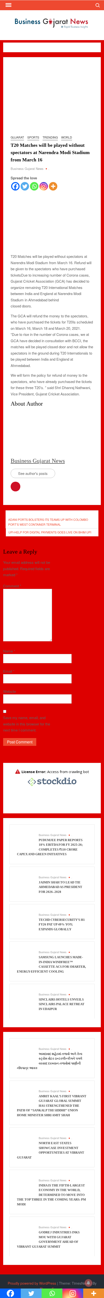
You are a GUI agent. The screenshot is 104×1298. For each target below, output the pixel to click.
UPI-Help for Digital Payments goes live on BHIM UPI (49, 532)
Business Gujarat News (27, 168)
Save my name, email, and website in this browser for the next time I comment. (26, 723)
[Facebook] (15, 186)
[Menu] (8, 5)
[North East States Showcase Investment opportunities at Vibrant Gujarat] (25, 1142)
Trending (50, 137)
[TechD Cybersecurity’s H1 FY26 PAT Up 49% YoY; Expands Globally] (25, 919)
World (66, 137)
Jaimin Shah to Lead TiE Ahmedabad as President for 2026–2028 (60, 887)
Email (9, 671)
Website (9, 691)
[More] (53, 186)
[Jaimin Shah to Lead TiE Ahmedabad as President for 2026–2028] (25, 882)
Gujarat (17, 137)
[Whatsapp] (34, 186)
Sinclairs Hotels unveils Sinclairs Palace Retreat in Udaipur (61, 1004)
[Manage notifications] (88, 1283)
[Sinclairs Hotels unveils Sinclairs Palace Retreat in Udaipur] (25, 999)
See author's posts (33, 473)
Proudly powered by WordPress (32, 1283)
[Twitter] (25, 186)
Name (9, 650)
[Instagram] (43, 186)
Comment (12, 585)
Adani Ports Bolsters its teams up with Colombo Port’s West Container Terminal (48, 521)
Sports (33, 137)
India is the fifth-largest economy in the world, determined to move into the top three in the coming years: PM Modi (51, 1195)
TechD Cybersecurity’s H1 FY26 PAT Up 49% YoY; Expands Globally (62, 924)
